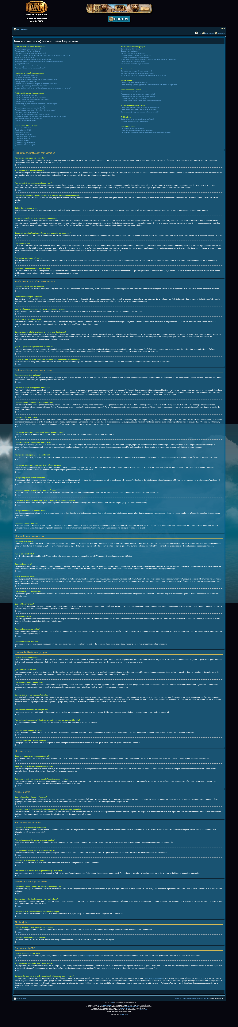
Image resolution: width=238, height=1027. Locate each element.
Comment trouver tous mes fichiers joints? (135, 121)
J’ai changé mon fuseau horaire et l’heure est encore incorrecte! (36, 79)
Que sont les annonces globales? (26, 136)
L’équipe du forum (180, 998)
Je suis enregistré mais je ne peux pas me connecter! (33, 59)
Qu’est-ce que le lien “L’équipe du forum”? (135, 64)
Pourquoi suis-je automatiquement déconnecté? (31, 53)
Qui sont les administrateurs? (131, 49)
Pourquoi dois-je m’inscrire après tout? (27, 51)
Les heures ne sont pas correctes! (26, 77)
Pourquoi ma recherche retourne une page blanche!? (138, 96)
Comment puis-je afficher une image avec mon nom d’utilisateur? (36, 84)
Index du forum (22, 29)
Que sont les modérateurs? (130, 51)
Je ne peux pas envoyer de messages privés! (136, 71)
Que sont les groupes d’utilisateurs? (133, 53)
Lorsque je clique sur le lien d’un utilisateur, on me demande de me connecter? (43, 88)
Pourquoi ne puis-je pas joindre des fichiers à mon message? (35, 110)
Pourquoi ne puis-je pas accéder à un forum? (30, 108)
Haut (19, 165)
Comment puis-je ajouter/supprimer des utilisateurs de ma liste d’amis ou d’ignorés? (149, 85)
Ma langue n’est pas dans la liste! (26, 81)
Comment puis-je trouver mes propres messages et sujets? (141, 100)
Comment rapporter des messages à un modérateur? (33, 114)
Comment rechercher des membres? (133, 98)
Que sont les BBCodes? (23, 128)
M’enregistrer (209, 33)
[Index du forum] (119, 24)
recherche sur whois (154, 978)
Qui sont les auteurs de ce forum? (132, 128)
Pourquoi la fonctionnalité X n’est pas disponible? (137, 130)
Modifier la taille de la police (223, 28)
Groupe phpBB (88, 956)
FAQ (199, 33)
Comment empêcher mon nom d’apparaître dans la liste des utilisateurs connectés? (43, 55)
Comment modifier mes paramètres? (27, 75)
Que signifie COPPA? (22, 64)
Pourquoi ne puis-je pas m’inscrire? (26, 66)
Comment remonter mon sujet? (25, 120)
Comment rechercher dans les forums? (134, 92)
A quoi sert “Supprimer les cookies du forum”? (30, 68)
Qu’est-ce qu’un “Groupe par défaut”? (133, 61)
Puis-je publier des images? (24, 134)
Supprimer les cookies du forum (197, 998)
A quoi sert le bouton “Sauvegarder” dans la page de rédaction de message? (40, 116)
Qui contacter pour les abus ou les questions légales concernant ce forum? (146, 132)
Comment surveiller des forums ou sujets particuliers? (139, 110)
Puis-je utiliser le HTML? (23, 130)
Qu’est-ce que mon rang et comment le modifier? (31, 86)
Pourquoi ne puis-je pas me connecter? (28, 49)
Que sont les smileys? (22, 132)
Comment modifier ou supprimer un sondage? (30, 106)
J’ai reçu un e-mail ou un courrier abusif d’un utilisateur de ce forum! (143, 75)
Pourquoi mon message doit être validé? (28, 118)
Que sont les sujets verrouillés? (25, 143)
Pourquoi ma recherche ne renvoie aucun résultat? (138, 94)
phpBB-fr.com (143, 1009)
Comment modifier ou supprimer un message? (30, 97)
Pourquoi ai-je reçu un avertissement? (27, 112)
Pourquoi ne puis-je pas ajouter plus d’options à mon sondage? (36, 103)
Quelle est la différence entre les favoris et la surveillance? (140, 107)
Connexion (221, 33)
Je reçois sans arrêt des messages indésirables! (137, 73)
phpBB (112, 1002)
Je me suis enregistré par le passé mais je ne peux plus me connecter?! (39, 61)
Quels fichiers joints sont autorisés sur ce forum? (137, 119)
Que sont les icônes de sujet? (25, 145)
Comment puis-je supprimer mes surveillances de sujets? (140, 112)
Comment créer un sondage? (24, 101)
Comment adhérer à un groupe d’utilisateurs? (136, 55)
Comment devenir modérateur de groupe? (135, 57)
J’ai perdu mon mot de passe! (25, 57)
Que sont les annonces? (23, 138)
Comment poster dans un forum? (26, 95)
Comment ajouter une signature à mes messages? (32, 99)
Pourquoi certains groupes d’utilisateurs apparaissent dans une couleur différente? (148, 59)
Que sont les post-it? (22, 140)
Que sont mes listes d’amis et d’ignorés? (134, 82)
